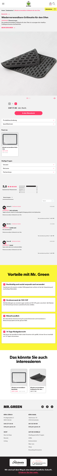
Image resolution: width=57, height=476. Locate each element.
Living (6, 441)
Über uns (31, 444)
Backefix (4, 14)
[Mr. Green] (28, 4)
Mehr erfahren (7, 27)
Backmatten (9, 10)
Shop (30, 447)
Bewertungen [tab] (7, 197)
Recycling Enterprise (35, 450)
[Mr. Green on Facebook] (47, 406)
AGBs (30, 438)
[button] (27, 98)
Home (3, 10)
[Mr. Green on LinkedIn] (52, 406)
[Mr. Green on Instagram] (42, 406)
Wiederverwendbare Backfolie (18, 388)
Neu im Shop (8, 435)
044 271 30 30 (8, 423)
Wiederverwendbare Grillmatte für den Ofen (12, 214)
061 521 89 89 (33, 423)
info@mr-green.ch (9, 426)
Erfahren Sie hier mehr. (28, 472)
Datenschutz (32, 441)
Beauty (6, 438)
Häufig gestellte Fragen (36, 435)
